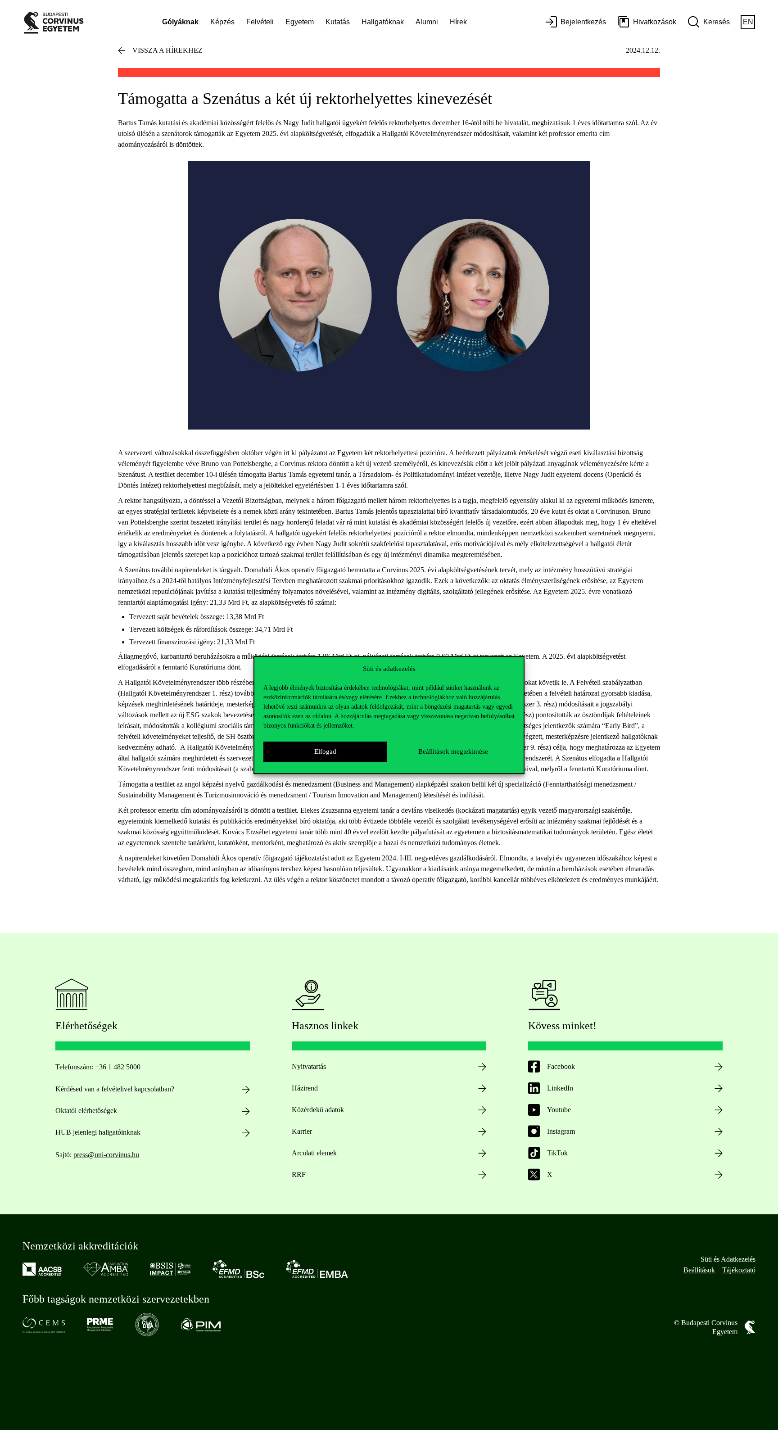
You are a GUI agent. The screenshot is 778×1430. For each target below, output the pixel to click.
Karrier (302, 1131)
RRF (299, 1174)
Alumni (427, 22)
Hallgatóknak (383, 22)
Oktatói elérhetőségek (86, 1110)
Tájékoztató (738, 1270)
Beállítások (699, 1270)
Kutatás (338, 22)
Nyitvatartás (309, 1066)
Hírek (458, 22)
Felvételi (260, 22)
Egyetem (299, 22)
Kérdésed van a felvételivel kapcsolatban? (114, 1089)
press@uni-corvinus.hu (106, 1154)
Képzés (222, 22)
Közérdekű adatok (318, 1109)
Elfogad (325, 751)
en (748, 22)
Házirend (305, 1088)
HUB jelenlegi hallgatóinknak (97, 1132)
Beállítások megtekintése (453, 751)
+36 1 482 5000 (117, 1067)
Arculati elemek (314, 1153)
